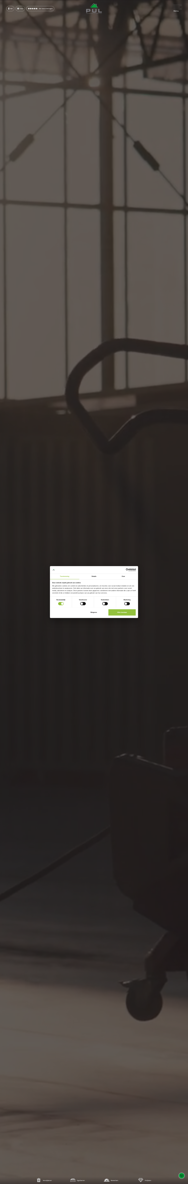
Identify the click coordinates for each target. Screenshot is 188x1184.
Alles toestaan (122, 612)
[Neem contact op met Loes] (182, 1176)
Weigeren (93, 612)
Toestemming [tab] (64, 576)
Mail (21, 9)
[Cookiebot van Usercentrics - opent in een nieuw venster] (127, 569)
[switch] (83, 603)
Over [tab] (123, 576)
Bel (11, 9)
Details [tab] (94, 576)
